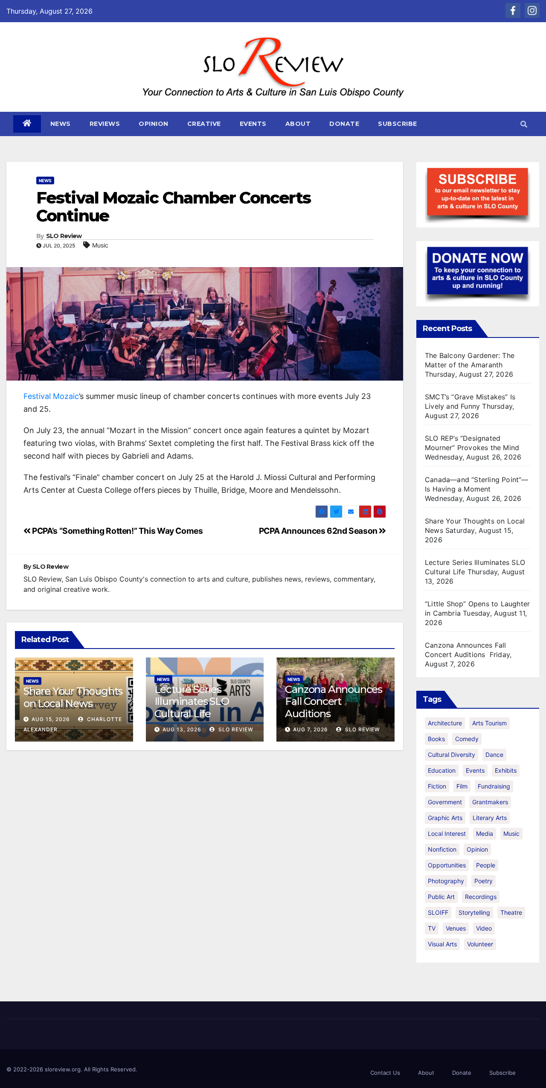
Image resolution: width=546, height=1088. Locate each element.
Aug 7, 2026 (310, 729)
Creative (204, 124)
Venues (456, 928)
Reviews (105, 124)
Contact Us (385, 1072)
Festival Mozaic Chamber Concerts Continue (173, 207)
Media (484, 833)
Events (253, 124)
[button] (523, 124)
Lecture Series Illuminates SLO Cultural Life (191, 701)
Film (462, 786)
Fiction (437, 786)
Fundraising (494, 786)
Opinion (153, 124)
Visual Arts (442, 944)
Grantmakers (490, 802)
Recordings (481, 896)
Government (445, 802)
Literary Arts (490, 817)
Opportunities (447, 865)
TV (432, 928)
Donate (344, 124)
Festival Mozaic (51, 396)
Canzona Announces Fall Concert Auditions (333, 701)
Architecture (445, 723)
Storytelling (474, 912)
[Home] (27, 124)
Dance (494, 754)
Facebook (512, 10)
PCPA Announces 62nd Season (319, 531)
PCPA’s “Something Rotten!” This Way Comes (117, 531)
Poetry (483, 880)
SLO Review (64, 236)
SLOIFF (438, 912)
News (60, 124)
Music (100, 245)
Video (484, 928)
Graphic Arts (445, 817)
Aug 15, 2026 (51, 719)
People (485, 865)
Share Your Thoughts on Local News (72, 697)
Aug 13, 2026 (182, 729)
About (298, 124)
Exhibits (506, 770)
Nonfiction (442, 849)
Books (436, 738)
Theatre (511, 912)
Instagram (532, 10)
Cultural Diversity (451, 754)
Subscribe (397, 124)
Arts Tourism (489, 723)
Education (442, 770)
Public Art (441, 896)
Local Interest (447, 833)
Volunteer (480, 944)
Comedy (467, 738)
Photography (446, 880)
